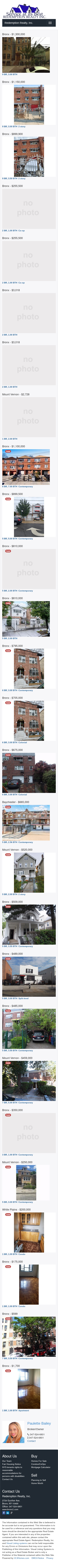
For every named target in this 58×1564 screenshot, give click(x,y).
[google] (11, 1512)
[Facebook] (4, 1512)
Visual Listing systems (16, 1543)
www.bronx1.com (10, 1509)
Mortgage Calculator (40, 1467)
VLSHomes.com (21, 1558)
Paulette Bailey (39, 1423)
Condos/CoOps (38, 1464)
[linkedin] (7, 1512)
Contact (31, 1441)
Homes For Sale (39, 1461)
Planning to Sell (38, 1480)
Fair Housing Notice (11, 1464)
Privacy (49, 1558)
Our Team (7, 1461)
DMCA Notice (38, 1558)
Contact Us (7, 1479)
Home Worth (37, 1483)
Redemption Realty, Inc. (19, 22)
